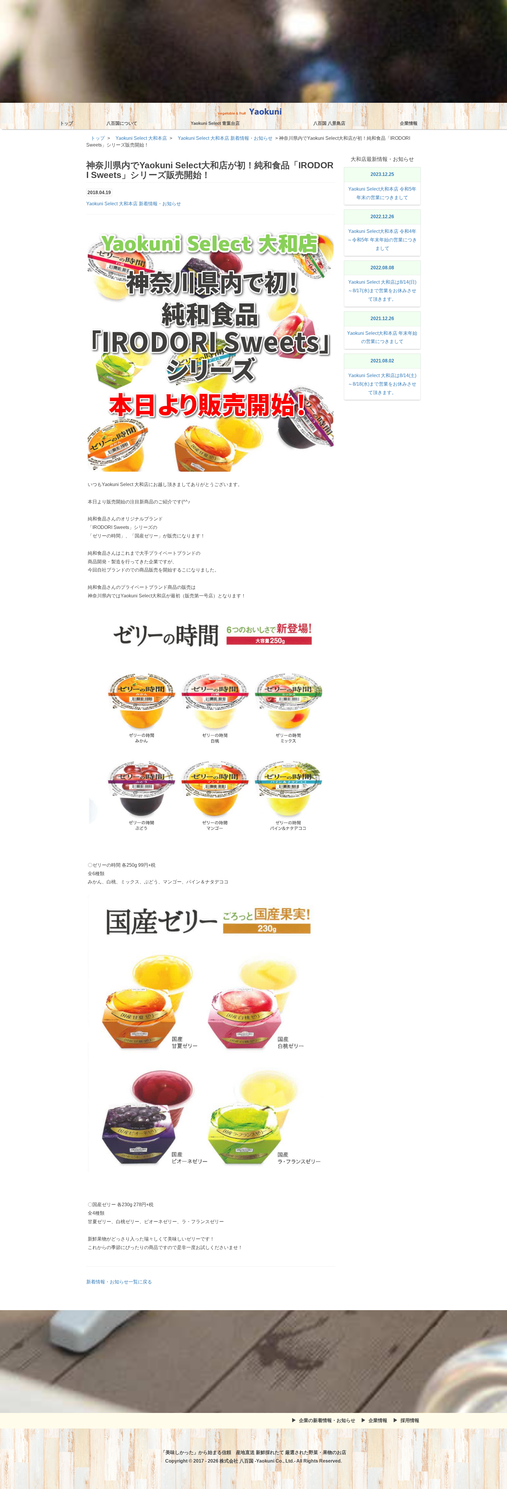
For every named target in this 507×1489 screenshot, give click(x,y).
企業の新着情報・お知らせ (327, 1420)
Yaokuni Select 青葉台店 (215, 123)
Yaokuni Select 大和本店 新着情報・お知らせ (133, 203)
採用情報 (409, 1420)
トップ (66, 123)
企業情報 (409, 123)
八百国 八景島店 (329, 123)
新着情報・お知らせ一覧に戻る (119, 1281)
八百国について (122, 123)
